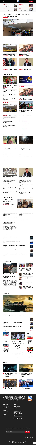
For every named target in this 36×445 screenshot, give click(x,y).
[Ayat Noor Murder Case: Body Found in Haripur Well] (10, 80)
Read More (5, 289)
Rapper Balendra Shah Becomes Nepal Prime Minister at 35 (27, 282)
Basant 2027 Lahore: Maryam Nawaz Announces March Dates (8, 152)
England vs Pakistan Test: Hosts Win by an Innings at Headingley (18, 344)
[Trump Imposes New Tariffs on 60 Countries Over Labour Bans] (31, 323)
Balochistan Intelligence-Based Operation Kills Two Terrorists (10, 192)
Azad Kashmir (21, 69)
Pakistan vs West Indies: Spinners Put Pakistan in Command (6, 350)
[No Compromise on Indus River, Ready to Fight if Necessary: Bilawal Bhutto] (30, 349)
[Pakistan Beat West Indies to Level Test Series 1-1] (6, 334)
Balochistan (5, 165)
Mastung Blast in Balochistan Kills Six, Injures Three (10, 188)
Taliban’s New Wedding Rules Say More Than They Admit (25, 123)
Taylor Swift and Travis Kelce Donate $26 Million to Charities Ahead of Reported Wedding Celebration (9, 275)
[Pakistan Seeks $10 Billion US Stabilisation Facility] (10, 62)
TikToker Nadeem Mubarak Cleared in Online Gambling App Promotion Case (27, 287)
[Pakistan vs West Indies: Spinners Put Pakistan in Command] (6, 345)
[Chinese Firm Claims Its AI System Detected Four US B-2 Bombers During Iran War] (31, 255)
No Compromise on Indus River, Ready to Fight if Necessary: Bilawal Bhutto (30, 354)
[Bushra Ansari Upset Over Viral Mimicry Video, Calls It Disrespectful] (20, 278)
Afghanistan (21, 55)
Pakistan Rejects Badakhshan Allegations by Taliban (24, 54)
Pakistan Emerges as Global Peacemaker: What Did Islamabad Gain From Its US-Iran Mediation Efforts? (18, 413)
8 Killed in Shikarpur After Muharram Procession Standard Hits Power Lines (24, 160)
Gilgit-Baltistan (29, 334)
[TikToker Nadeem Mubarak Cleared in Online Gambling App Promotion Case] (20, 287)
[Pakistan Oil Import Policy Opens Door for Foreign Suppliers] (18, 303)
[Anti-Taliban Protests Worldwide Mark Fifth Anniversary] (26, 105)
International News (6, 204)
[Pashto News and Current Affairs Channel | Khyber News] (18, 1)
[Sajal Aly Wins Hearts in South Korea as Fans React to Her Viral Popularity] (29, 265)
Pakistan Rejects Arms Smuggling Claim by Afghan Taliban (25, 119)
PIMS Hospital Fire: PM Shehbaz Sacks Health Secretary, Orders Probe (7, 6)
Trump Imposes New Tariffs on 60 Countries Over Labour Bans (12, 322)
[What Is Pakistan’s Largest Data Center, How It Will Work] (31, 242)
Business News (6, 293)
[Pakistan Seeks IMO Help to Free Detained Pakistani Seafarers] (31, 9)
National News (5, 4)
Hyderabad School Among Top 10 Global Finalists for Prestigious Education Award (25, 156)
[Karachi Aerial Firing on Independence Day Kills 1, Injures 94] (26, 140)
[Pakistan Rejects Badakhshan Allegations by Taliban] (26, 48)
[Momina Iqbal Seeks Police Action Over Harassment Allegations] (20, 274)
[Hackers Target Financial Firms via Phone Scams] (31, 237)
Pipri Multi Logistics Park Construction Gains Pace (26, 152)
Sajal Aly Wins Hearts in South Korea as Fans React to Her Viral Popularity (29, 269)
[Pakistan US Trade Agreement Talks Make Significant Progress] (31, 319)
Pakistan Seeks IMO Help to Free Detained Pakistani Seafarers (23, 10)
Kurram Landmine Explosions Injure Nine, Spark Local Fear (9, 99)
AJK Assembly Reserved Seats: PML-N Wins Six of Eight (26, 185)
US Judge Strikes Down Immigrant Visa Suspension (26, 214)
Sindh (19, 147)
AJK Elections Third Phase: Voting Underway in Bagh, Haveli (25, 193)
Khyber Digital (25, 441)
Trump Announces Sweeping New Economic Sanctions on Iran (9, 223)
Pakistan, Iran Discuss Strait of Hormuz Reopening (9, 201)
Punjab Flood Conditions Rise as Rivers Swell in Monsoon (10, 160)
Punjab (4, 134)
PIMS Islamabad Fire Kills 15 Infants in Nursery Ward (7, 10)
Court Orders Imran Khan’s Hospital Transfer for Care (10, 95)
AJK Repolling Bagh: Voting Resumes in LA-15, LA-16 (26, 189)
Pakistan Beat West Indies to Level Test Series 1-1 (6, 338)
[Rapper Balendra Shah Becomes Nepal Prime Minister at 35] (20, 283)
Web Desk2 (29, 357)
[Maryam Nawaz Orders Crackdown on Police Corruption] (10, 140)
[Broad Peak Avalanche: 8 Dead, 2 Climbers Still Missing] (30, 337)
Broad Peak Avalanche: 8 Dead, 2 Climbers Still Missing (30, 342)
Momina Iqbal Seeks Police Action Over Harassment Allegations (28, 274)
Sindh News (21, 134)
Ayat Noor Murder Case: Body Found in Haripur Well (10, 86)
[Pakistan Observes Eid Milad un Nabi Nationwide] (31, 5)
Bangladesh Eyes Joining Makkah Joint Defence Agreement (10, 214)
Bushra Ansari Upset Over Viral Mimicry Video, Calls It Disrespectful (27, 278)
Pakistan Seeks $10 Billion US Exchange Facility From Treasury (12, 326)
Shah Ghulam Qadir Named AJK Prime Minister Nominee (25, 67)
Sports (6, 335)
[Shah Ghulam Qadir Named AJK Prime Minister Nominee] (26, 62)
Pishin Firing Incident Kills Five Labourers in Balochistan (8, 177)
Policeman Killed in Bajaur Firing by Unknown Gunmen (10, 91)
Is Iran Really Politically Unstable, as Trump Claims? (18, 418)
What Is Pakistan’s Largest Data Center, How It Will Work (11, 241)
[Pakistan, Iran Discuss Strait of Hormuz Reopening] (25, 203)
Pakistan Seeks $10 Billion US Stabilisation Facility (8, 67)
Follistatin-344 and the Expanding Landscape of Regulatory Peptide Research (18, 407)
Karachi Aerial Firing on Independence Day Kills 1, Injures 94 (26, 145)
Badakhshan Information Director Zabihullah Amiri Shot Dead (26, 127)
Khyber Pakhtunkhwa (7, 74)
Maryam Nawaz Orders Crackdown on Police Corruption (10, 145)
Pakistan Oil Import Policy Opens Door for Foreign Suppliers (13, 312)
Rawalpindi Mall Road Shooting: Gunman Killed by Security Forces (9, 156)
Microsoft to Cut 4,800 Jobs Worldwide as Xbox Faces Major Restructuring (14, 245)
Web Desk (6, 341)
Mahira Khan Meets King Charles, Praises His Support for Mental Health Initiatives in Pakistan (22, 269)
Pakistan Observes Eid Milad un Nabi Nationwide (23, 6)
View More (31, 197)
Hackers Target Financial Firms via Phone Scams (11, 374)
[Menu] (3, 1)
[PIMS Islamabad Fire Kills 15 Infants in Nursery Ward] (15, 9)
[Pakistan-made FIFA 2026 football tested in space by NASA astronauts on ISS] (31, 250)
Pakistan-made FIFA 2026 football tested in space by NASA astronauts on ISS (14, 249)
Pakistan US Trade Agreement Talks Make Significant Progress (11, 388)
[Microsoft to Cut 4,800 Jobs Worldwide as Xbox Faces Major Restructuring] (31, 246)
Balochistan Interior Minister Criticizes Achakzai (9, 184)
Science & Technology (8, 375)
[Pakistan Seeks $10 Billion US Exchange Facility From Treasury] (31, 327)
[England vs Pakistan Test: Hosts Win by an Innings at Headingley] (18, 336)
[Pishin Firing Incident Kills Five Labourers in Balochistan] (10, 172)
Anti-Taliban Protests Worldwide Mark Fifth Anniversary (25, 111)
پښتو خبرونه (31, 1)
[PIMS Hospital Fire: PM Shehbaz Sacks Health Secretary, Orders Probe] (15, 5)
